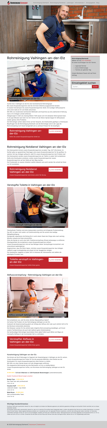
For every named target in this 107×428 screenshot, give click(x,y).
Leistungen (70, 3)
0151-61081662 (86, 60)
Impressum (32, 424)
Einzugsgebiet (90, 3)
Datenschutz (41, 424)
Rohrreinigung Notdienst (57, 3)
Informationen (79, 3)
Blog (97, 3)
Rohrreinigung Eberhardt (41, 3)
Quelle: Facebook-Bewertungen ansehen (20, 376)
